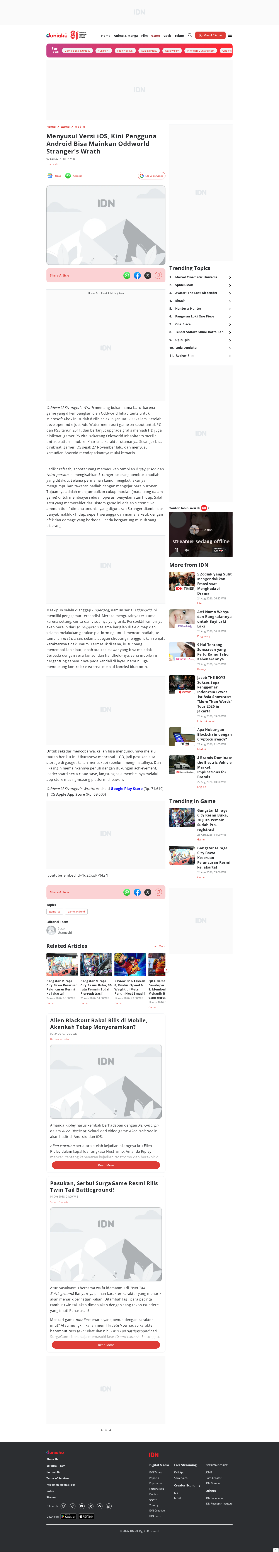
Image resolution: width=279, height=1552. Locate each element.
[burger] (230, 35)
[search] (190, 35)
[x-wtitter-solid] (147, 275)
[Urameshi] (51, 930)
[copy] (158, 275)
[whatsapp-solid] (126, 275)
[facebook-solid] (137, 275)
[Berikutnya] (166, 969)
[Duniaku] (66, 35)
